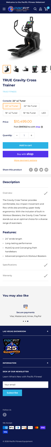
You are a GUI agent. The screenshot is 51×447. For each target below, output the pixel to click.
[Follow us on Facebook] (5, 415)
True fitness (9, 91)
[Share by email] (46, 170)
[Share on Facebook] (31, 170)
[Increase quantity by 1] (31, 135)
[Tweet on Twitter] (41, 170)
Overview (7, 193)
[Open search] (35, 8)
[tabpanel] (25, 228)
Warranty (7, 275)
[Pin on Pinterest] (36, 170)
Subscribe (12, 392)
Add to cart (25, 145)
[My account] (40, 8)
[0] (46, 9)
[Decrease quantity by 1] (17, 135)
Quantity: (7, 135)
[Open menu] (4, 9)
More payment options (25, 160)
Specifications (10, 264)
